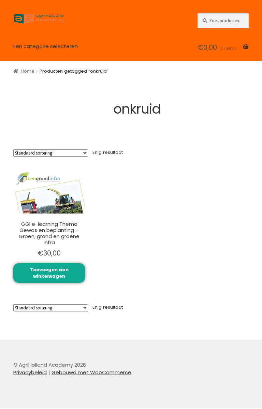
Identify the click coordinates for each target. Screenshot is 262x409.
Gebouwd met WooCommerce (91, 372)
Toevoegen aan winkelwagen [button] (49, 272)
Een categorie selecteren (45, 46)
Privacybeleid (30, 372)
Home (27, 71)
